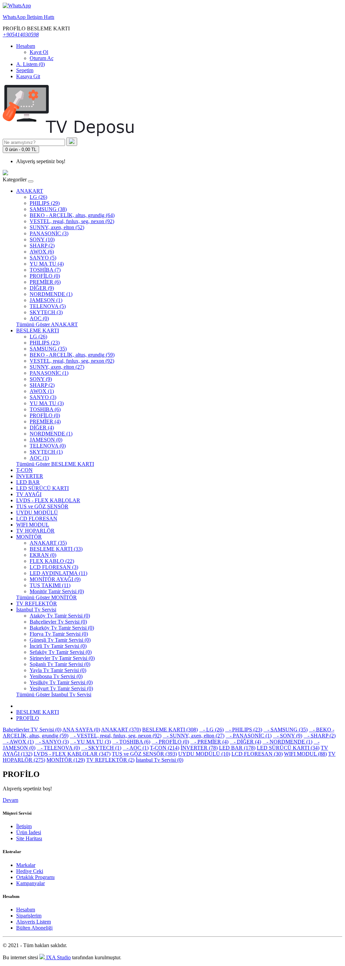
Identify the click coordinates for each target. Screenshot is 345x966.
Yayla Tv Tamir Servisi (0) (58, 670)
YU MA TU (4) (47, 264)
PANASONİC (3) (49, 233)
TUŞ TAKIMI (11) (50, 585)
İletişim (24, 826)
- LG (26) (211, 729)
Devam (10, 800)
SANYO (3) (43, 397)
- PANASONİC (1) (249, 735)
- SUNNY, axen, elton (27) (193, 735)
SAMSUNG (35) (48, 349)
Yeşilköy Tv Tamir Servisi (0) (61, 682)
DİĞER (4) (42, 427)
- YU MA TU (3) (90, 742)
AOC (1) (39, 458)
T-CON (24, 470)
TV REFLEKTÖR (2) (110, 760)
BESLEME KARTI (37, 330)
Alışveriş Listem (33, 922)
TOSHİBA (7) (45, 270)
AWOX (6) (42, 251)
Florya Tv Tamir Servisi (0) (59, 634)
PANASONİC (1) (49, 373)
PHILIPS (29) (45, 203)
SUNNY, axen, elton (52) (57, 227)
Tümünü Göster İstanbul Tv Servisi (53, 694)
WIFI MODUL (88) (305, 754)
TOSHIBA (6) (45, 409)
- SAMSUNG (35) (285, 729)
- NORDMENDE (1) (287, 742)
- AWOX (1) (18, 742)
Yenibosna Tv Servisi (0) (56, 676)
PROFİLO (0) (45, 276)
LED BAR (28, 482)
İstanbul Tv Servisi (36, 609)
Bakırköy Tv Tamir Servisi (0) (62, 628)
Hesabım (25, 909)
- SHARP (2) (320, 735)
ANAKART (29, 191)
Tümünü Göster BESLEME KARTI (55, 464)
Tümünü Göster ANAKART (47, 324)
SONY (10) (42, 239)
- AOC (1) (136, 748)
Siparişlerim (28, 915)
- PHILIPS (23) (243, 729)
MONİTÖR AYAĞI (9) (55, 579)
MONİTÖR (29, 537)
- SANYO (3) (52, 742)
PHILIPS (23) (45, 342)
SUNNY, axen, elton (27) (57, 367)
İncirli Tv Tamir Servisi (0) (58, 646)
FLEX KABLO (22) (52, 561)
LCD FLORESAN (36, 518)
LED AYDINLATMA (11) (58, 573)
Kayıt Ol (39, 52)
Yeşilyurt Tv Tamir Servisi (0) (61, 688)
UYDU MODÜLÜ (37, 512)
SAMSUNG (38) (48, 209)
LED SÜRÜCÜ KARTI (42, 488)
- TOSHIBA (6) (131, 742)
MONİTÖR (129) (65, 760)
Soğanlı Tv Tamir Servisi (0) (60, 664)
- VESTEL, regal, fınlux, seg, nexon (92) (115, 735)
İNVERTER (29, 476)
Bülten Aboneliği (34, 928)
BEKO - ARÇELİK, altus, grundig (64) (72, 215)
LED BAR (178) (237, 748)
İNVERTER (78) (199, 748)
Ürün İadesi (28, 832)
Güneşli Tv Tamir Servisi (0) (60, 640)
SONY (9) (41, 379)
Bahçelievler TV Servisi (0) (32, 729)
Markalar (25, 865)
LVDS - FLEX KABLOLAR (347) (72, 754)
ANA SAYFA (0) (81, 729)
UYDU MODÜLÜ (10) (204, 754)
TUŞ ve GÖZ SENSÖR (42, 506)
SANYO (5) (43, 258)
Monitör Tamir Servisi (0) (57, 591)
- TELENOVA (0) (58, 748)
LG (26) (38, 197)
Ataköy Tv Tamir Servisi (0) (60, 615)
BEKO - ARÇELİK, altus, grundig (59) (72, 355)
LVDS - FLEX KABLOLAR (48, 500)
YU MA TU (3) (47, 403)
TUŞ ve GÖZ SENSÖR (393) (144, 754)
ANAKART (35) (48, 543)
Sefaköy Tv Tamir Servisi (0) (61, 652)
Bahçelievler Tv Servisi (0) (58, 622)
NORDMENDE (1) (51, 294)
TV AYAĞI (28, 494)
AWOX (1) (42, 391)
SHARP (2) (42, 245)
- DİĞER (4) (245, 742)
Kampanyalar (30, 883)
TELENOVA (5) (48, 306)
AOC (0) (39, 318)
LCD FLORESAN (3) (54, 567)
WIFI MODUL (32, 524)
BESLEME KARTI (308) (170, 729)
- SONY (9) (287, 735)
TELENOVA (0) (48, 446)
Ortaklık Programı (35, 877)
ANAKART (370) (121, 729)
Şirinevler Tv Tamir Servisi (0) (62, 658)
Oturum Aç (42, 58)
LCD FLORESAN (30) (257, 754)
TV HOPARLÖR (35, 531)
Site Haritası (29, 838)
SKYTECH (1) (46, 452)
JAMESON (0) (46, 440)
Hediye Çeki (29, 871)
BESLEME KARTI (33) (56, 549)
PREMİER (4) (45, 421)
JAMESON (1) (46, 300)
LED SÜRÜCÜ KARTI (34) (288, 748)
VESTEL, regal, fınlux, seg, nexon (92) (72, 221)
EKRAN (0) (43, 555)
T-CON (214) (164, 748)
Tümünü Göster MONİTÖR (46, 597)
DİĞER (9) (42, 288)
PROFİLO (27, 718)
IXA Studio (58, 957)
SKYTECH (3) (46, 312)
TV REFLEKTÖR (36, 603)
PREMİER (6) (45, 282)
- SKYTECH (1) (101, 748)
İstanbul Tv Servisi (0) (159, 760)
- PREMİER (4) (209, 742)
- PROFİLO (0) (170, 742)
